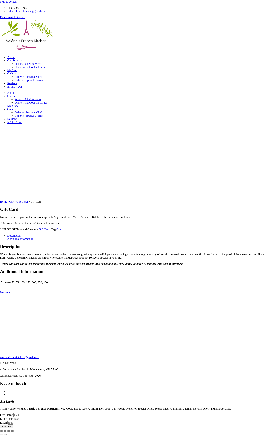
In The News (14, 86)
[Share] (8, 431)
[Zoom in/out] (1, 431)
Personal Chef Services (28, 63)
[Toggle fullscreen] (5, 431)
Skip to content (8, 1)
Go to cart (5, 292)
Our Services (14, 60)
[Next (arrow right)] (5, 434)
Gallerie (11, 73)
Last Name (6, 418)
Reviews (12, 83)
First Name (6, 414)
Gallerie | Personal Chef (28, 76)
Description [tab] (14, 235)
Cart (11, 201)
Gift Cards (22, 201)
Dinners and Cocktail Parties (31, 67)
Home (3, 201)
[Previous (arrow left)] (1, 434)
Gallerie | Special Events (29, 80)
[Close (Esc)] (12, 431)
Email (3, 422)
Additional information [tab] (20, 238)
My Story (12, 70)
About (11, 57)
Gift (58, 229)
